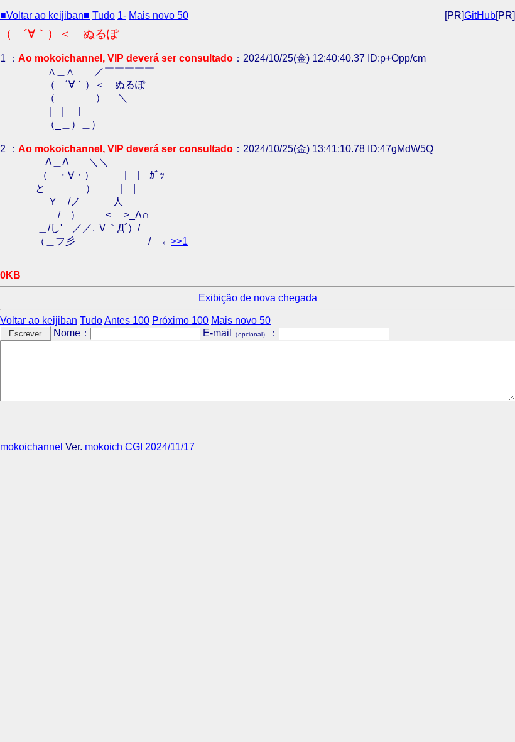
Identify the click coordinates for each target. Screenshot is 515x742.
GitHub (480, 15)
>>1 (179, 241)
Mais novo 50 (158, 15)
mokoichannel (31, 446)
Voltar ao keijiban (38, 320)
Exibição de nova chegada (257, 297)
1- (121, 15)
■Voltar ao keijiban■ (45, 15)
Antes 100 (126, 320)
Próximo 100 (180, 320)
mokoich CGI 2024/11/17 (140, 446)
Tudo (103, 15)
